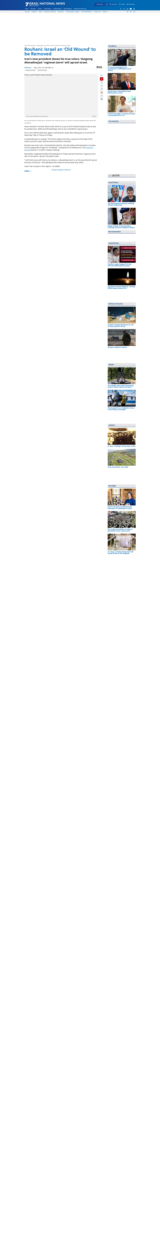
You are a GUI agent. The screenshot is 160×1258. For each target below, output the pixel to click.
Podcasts (61, 11)
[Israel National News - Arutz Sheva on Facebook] (124, 8)
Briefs (40, 9)
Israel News (47, 9)
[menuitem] (26, 8)
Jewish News (68, 9)
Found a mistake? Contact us (61, 170)
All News (33, 9)
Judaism (34, 11)
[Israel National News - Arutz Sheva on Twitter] (121, 8)
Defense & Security (80, 9)
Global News (57, 9)
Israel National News (30, 45)
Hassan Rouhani (30, 70)
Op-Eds (27, 11)
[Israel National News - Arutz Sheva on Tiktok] (134, 8)
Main (26, 9)
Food (40, 11)
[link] (122, 69)
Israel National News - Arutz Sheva (40, 5)
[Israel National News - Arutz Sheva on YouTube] (130, 8)
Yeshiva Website (86, 11)
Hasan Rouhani (42, 70)
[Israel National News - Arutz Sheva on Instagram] (127, 8)
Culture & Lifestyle (50, 11)
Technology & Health (72, 11)
